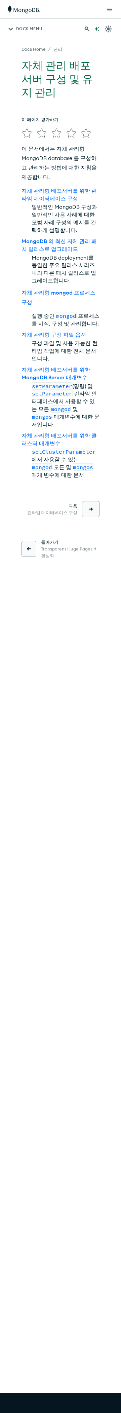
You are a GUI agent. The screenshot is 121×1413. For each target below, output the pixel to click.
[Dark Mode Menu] (108, 29)
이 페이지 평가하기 (40, 119)
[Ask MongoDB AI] (97, 29)
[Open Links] (109, 9)
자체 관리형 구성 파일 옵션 (54, 334)
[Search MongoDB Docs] (87, 29)
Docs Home (34, 49)
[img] (27, 133)
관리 (57, 49)
